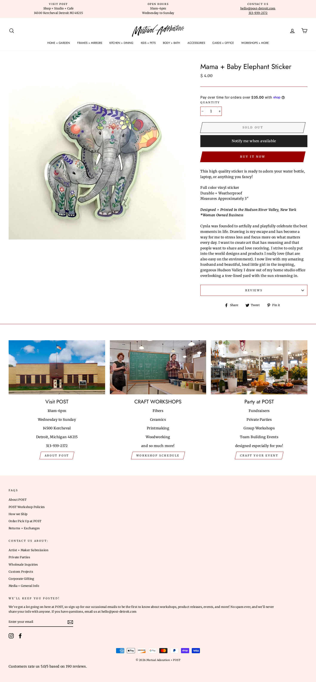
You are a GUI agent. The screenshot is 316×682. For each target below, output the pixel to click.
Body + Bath (171, 43)
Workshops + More (255, 43)
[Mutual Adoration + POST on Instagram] (11, 635)
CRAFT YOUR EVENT (259, 455)
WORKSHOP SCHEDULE (158, 455)
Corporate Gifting (21, 579)
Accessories (196, 43)
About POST (17, 500)
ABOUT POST (57, 455)
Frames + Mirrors (89, 43)
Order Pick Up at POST (25, 521)
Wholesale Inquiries (23, 564)
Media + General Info (24, 586)
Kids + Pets (148, 43)
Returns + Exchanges (24, 528)
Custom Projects (21, 572)
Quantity (210, 102)
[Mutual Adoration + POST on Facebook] (20, 635)
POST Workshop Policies (27, 507)
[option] (58, 8)
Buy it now (252, 157)
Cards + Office (223, 43)
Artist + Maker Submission (28, 550)
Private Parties (19, 557)
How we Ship (18, 514)
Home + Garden (58, 43)
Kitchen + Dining (121, 43)
